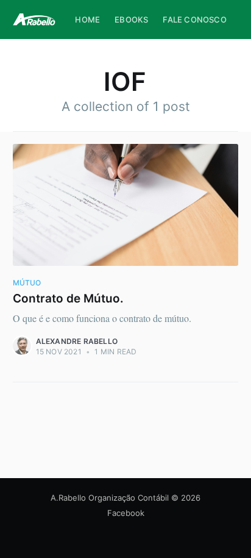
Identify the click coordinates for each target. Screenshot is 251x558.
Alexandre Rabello (77, 341)
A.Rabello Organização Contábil (110, 498)
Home (87, 19)
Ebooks (131, 19)
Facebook (125, 513)
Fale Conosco (194, 19)
